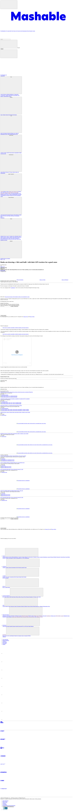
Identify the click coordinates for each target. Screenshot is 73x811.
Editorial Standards (6, 640)
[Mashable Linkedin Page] (11, 711)
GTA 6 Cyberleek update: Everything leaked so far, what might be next (12, 462)
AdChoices (12, 806)
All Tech (9, 96)
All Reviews (12, 215)
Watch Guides (15, 172)
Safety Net (10, 238)
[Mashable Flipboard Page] (11, 702)
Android (4, 557)
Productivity (58, 557)
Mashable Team (4, 472)
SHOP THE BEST (6, 614)
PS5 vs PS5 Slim (7, 215)
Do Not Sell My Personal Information (9, 805)
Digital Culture (7, 606)
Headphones (2, 193)
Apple (10, 557)
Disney (8, 596)
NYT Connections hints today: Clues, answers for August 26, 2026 (11, 497)
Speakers (6, 193)
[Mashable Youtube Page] (11, 678)
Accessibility (5, 804)
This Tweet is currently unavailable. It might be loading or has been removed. (16, 327)
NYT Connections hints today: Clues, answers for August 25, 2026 (11, 469)
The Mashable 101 (3, 74)
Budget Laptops (6, 191)
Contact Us (4, 641)
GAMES (4, 575)
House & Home (30, 606)
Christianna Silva (4, 401)
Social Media (15, 95)
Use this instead (3, 315)
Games (1, 172)
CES (8, 635)
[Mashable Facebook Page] (11, 653)
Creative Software (25, 557)
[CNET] (8, 738)
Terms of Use (25, 316)
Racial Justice (12, 152)
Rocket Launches (21, 567)
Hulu (12, 596)
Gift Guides (13, 193)
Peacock (22, 596)
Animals (4, 567)
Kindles (9, 193)
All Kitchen (13, 615)
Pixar (25, 596)
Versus (13, 238)
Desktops (35, 557)
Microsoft (52, 557)
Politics (20, 152)
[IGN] (8, 787)
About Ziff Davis (5, 800)
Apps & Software (3, 94)
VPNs (3, 192)
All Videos (8, 258)
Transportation (5, 96)
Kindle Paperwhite (19, 626)
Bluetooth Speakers (25, 615)
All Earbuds (8, 615)
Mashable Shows (3, 258)
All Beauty (4, 615)
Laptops (1, 191)
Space (1, 114)
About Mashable (5, 639)
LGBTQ (7, 152)
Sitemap (4, 644)
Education (12, 606)
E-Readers (40, 615)
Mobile (7, 95)
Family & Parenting (3, 133)
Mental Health (12, 134)
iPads (57, 615)
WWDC (29, 635)
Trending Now (12, 236)
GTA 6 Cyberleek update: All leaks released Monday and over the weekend (13, 455)
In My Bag (14, 239)
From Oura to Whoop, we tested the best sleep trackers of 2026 (11, 405)
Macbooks (18, 616)
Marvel (14, 596)
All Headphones (3, 195)
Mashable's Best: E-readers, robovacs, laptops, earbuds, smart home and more (11, 237)
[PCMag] (8, 754)
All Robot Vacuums (9, 195)
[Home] (36, 20)
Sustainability (16, 152)
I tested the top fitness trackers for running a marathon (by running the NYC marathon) (15, 398)
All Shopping (18, 195)
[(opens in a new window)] (8, 389)
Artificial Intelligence (10, 94)
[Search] (8, 44)
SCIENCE (4, 566)
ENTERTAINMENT (6, 595)
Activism (1, 152)
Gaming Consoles (40, 557)
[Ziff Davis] (8, 729)
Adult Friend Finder (3, 214)
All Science (15, 114)
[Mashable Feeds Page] (11, 719)
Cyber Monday (11, 635)
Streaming (31, 596)
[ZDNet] (8, 746)
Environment (10, 114)
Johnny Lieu (2, 266)
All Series (5, 240)
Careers (8, 134)
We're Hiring (5, 642)
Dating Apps (11, 191)
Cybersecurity (16, 94)
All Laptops (19, 194)
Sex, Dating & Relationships (43, 606)
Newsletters (5, 643)
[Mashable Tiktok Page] (11, 694)
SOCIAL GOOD (5, 577)
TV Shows (11, 172)
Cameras (19, 557)
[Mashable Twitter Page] (11, 661)
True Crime (39, 596)
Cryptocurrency (3, 95)
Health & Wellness (10, 133)
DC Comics (5, 596)
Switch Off (10, 239)
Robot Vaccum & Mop (14, 192)
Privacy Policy (32, 316)
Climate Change (5, 114)
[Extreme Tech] (8, 779)
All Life (16, 134)
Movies (4, 172)
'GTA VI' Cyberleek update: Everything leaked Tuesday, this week (11, 490)
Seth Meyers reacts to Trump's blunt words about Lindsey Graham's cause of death (14, 433)
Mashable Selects (3, 194)
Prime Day (16, 635)
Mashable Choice (18, 193)
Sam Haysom (4, 415)
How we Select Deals (6, 587)
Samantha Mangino (5, 394)
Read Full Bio (2, 270)
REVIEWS (4, 625)
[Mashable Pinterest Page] (11, 686)
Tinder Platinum (16, 214)
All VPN (14, 195)
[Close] (8, 53)
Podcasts (7, 172)
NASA (17, 567)
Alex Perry (3, 458)
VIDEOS (4, 636)
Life (4, 259)
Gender (5, 152)
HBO (10, 596)
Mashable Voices (3, 236)
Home (1, 259)
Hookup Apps (53, 615)
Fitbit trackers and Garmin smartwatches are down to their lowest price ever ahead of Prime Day (16, 392)
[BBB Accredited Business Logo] (5, 809)
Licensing (4, 803)
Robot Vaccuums (8, 192)
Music (20, 596)
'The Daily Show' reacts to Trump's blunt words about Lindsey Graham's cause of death (15, 412)
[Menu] (8, 4)
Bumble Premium (10, 214)
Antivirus (7, 557)
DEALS (4, 586)
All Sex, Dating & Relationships (11, 194)
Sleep (6, 134)
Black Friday (5, 635)
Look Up (7, 236)
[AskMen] (8, 771)
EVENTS (4, 634)
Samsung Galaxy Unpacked (23, 635)
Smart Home (11, 95)
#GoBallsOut (13, 287)
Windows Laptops (40, 616)
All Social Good (3, 153)
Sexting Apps (15, 191)
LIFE (3, 605)
